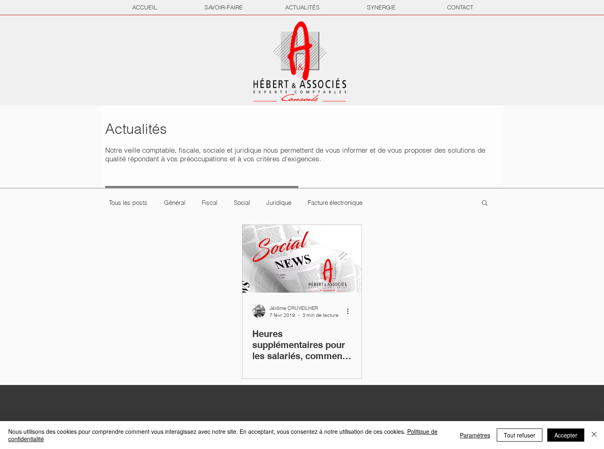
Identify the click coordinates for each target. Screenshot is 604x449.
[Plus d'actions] (350, 311)
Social (242, 202)
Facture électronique (335, 202)
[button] (485, 203)
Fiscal (209, 202)
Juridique (278, 202)
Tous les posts (128, 202)
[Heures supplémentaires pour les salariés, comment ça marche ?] (302, 259)
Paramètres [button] (475, 435)
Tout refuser (519, 435)
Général (174, 202)
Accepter (565, 435)
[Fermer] (594, 435)
